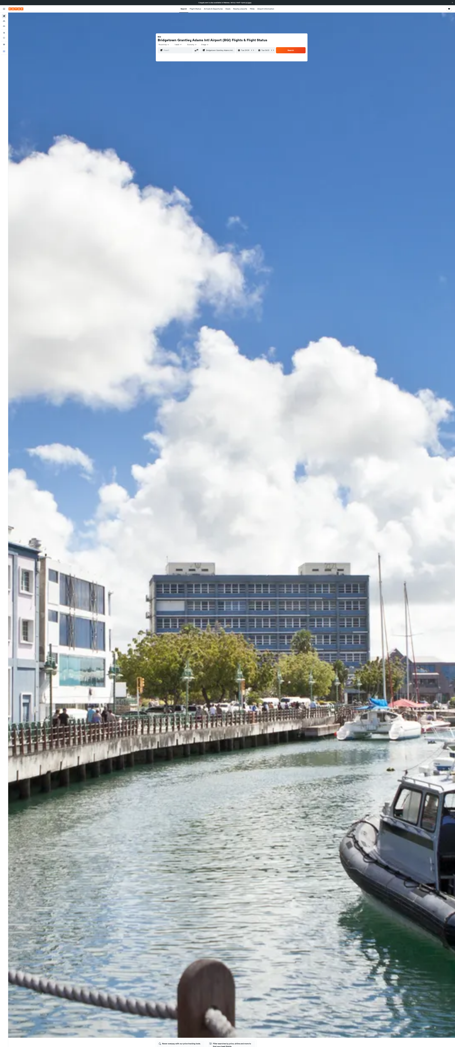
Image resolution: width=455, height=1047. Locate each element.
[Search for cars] (4, 26)
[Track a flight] (4, 37)
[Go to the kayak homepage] (16, 8)
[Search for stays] (4, 21)
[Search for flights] (4, 16)
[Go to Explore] (4, 32)
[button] (452, 2)
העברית (248, 3)
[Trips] (4, 44)
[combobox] (164, 44)
